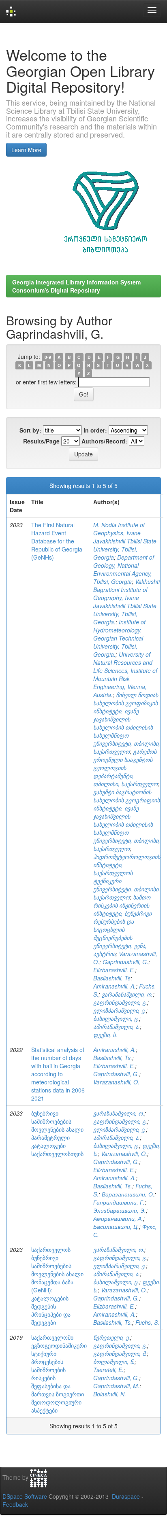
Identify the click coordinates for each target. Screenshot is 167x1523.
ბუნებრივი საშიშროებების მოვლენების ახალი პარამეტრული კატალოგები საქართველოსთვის (57, 1133)
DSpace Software (24, 1496)
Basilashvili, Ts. (112, 1058)
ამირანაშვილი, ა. (116, 1026)
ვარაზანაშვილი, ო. (127, 994)
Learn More (26, 150)
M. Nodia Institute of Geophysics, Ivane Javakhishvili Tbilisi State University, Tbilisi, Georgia (124, 541)
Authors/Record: (104, 441)
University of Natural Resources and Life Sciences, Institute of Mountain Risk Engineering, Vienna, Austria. (125, 674)
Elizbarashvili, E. (114, 970)
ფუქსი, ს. (105, 1035)
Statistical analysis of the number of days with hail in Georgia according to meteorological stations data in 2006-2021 (59, 1074)
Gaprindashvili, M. (116, 1386)
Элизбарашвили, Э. (119, 1210)
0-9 (48, 357)
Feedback (15, 1504)
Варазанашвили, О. (128, 1194)
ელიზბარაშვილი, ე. (119, 1010)
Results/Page (41, 441)
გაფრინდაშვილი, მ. (120, 1353)
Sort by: (30, 430)
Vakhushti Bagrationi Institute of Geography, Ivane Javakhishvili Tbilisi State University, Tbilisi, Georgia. (126, 601)
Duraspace (126, 1496)
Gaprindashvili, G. (125, 962)
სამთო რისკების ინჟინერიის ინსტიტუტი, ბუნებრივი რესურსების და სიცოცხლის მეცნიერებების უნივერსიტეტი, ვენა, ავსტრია (122, 925)
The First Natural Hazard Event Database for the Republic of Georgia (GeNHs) (56, 541)
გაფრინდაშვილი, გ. (120, 1002)
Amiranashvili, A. (114, 986)
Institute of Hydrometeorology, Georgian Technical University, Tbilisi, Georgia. (119, 638)
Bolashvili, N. (109, 1394)
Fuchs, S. (147, 1322)
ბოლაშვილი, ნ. (114, 1362)
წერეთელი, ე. (111, 1337)
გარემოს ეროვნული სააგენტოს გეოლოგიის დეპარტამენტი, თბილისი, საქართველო (125, 767)
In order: (95, 430)
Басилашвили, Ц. (116, 1226)
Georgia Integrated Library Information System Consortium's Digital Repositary (76, 286)
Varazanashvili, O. (116, 1082)
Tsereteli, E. (108, 1370)
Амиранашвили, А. (118, 1218)
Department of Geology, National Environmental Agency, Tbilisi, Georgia (123, 569)
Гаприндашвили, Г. (119, 1202)
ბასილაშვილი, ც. (116, 1018)
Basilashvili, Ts (112, 978)
